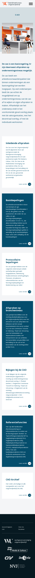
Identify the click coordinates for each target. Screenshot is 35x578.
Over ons (21, 527)
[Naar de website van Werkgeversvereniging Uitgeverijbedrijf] (17, 541)
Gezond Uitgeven (7, 527)
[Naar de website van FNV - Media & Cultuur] (17, 549)
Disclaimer (21, 529)
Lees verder (23, 184)
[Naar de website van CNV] (9, 558)
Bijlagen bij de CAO (16, 369)
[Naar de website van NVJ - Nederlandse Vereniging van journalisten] (17, 566)
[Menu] (30, 4)
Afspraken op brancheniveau (14, 309)
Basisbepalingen (15, 200)
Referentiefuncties (16, 422)
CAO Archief (12, 479)
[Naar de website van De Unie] (24, 558)
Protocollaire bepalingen (13, 261)
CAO (3, 529)
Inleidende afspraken (17, 143)
